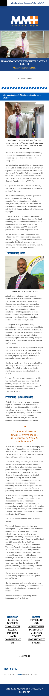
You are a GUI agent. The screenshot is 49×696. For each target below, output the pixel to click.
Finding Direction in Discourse (21, 2)
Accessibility (37, 689)
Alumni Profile (18, 68)
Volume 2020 (30, 68)
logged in (18, 674)
